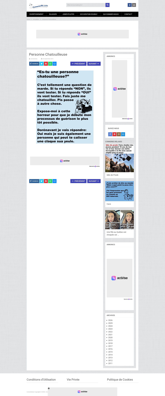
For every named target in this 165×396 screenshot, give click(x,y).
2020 (110, 337)
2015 (110, 352)
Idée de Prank (112, 175)
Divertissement (36, 14)
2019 (110, 340)
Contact (128, 14)
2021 (110, 334)
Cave (109, 204)
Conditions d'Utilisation (41, 379)
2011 (110, 363)
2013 (110, 357)
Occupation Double (88, 14)
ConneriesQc (33, 58)
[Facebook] (110, 134)
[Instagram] (119, 134)
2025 (110, 323)
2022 (110, 332)
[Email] (123, 134)
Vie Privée (73, 379)
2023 (110, 329)
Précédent (79, 64)
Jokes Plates (68, 14)
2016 (110, 349)
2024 (110, 326)
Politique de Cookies (120, 379)
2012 (110, 360)
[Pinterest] (114, 134)
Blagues (53, 14)
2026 (110, 320)
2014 (110, 355)
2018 (110, 343)
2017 (110, 346)
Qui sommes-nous (111, 14)
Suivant (93, 64)
